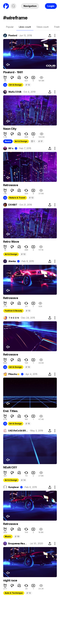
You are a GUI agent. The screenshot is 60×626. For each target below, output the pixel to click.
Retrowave (10, 185)
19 (17, 536)
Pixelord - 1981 (13, 72)
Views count (42, 26)
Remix (8, 141)
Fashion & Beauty (13, 310)
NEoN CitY (10, 467)
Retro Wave (11, 241)
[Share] (50, 35)
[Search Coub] (13, 6)
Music (8, 536)
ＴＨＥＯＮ (13, 318)
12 (28, 84)
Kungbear (13, 487)
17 (40, 141)
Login (51, 5)
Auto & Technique (14, 593)
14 (23, 480)
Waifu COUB (14, 92)
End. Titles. (10, 411)
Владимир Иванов (18, 543)
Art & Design (15, 85)
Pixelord (12, 35)
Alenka (12, 261)
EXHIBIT (12, 205)
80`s (10, 148)
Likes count (25, 26)
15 (28, 423)
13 (28, 310)
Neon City (9, 128)
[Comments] (19, 77)
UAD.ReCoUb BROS (18, 431)
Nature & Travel (17, 197)
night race (10, 580)
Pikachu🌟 (14, 374)
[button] (5, 77)
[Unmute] (8, 65)
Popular (10, 26)
